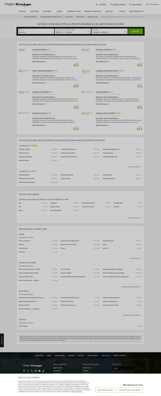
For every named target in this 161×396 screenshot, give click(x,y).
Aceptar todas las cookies (129, 390)
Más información (77, 391)
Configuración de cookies (134, 385)
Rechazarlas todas (105, 390)
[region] (80, 198)
